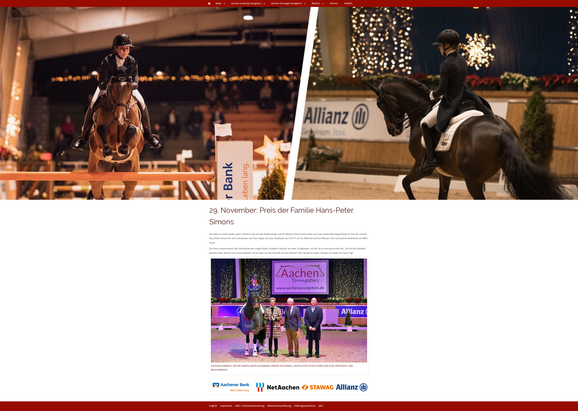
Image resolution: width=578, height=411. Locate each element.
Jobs (320, 405)
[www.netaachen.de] (277, 387)
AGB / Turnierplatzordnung (249, 405)
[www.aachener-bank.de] (232, 387)
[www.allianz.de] (352, 387)
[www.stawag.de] (317, 387)
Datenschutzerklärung (279, 405)
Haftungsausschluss (304, 405)
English (213, 405)
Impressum (226, 405)
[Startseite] (209, 3)
